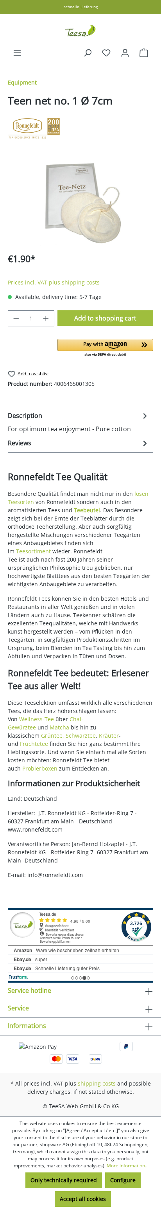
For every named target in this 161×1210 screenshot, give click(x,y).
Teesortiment (33, 551)
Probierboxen (39, 768)
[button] (105, 348)
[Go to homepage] (80, 31)
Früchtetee (34, 743)
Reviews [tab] (19, 443)
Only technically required (63, 1180)
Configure (123, 1180)
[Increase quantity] (46, 318)
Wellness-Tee (36, 719)
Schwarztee (81, 735)
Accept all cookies (83, 1199)
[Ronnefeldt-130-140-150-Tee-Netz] (80, 202)
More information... (127, 1165)
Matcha (59, 727)
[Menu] (17, 53)
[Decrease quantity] (16, 318)
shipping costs (97, 1083)
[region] (80, 202)
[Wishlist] (106, 53)
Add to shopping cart (105, 318)
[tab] (78, 422)
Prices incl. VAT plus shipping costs (54, 282)
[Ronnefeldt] (80, 128)
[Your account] (125, 53)
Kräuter (109, 735)
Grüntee (52, 735)
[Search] (87, 53)
